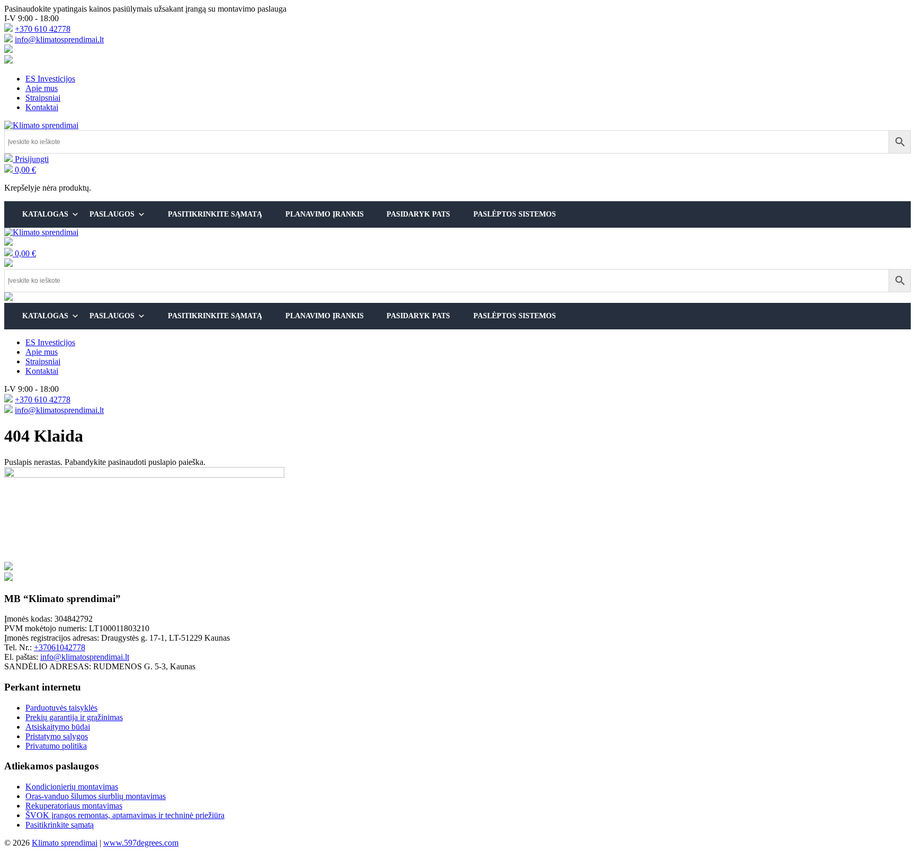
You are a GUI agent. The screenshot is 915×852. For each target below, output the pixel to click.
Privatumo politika (56, 745)
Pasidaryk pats (418, 214)
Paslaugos (111, 214)
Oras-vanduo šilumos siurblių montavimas (95, 796)
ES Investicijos (50, 78)
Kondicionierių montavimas (71, 786)
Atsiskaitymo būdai (57, 726)
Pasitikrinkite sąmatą (215, 214)
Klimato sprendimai (64, 842)
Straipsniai (42, 97)
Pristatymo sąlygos (56, 736)
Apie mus (41, 88)
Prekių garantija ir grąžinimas (74, 717)
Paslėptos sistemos (514, 214)
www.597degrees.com (140, 842)
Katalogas (45, 214)
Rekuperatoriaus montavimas (73, 805)
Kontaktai (41, 107)
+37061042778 (59, 647)
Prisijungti (31, 159)
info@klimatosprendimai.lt (59, 39)
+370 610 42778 (42, 28)
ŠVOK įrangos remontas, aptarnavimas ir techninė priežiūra (125, 815)
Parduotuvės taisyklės (61, 707)
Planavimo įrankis (324, 214)
